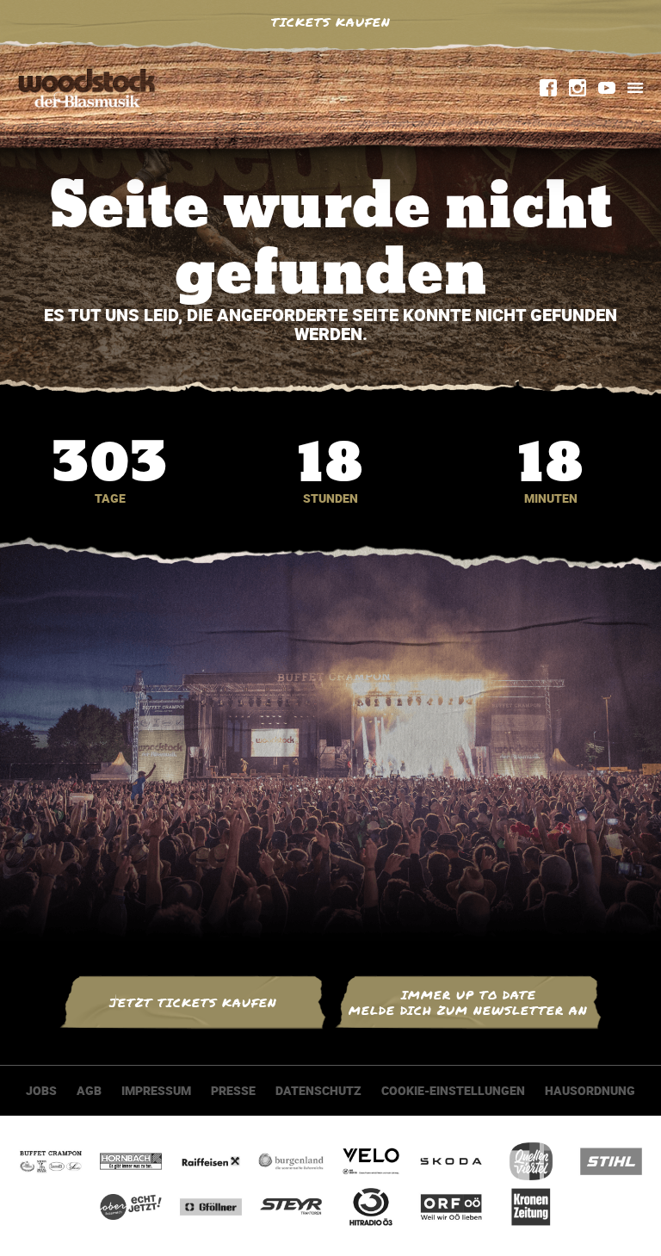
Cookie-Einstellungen (453, 1090)
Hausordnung (590, 1090)
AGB (89, 1090)
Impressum (156, 1090)
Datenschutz (318, 1090)
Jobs (41, 1090)
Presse (233, 1090)
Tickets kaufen (331, 22)
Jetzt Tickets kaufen (193, 1002)
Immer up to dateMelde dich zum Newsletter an (468, 1002)
